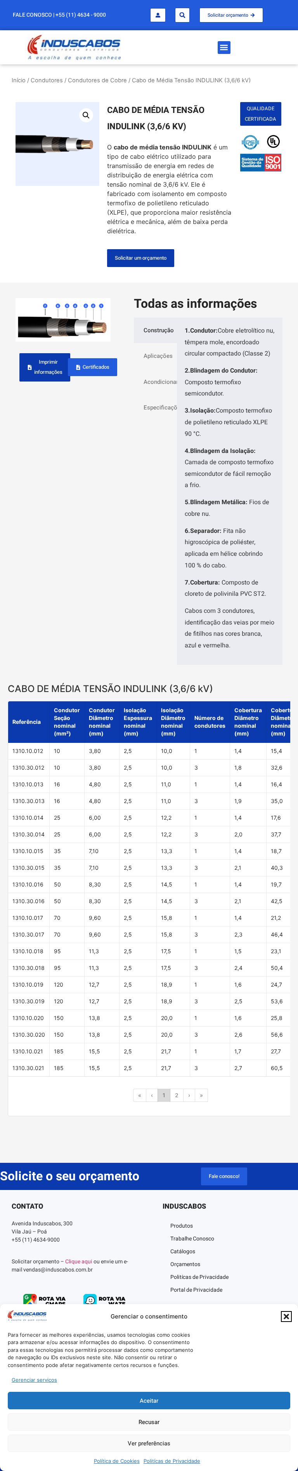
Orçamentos (185, 1264)
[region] (149, 908)
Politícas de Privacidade (172, 1461)
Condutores (47, 80)
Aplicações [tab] (158, 356)
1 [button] (164, 1095)
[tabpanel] (229, 491)
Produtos (181, 1226)
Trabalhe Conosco (192, 1239)
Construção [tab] (159, 330)
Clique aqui (78, 1262)
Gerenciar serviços (34, 1380)
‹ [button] (152, 1095)
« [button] (139, 1095)
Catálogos (182, 1251)
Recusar (149, 1422)
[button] (286, 1316)
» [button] (201, 1095)
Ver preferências (149, 1443)
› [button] (189, 1095)
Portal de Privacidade (196, 1290)
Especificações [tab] (160, 407)
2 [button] (176, 1095)
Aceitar (149, 1400)
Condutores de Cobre (97, 80)
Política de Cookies (117, 1461)
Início (19, 80)
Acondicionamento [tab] (160, 382)
